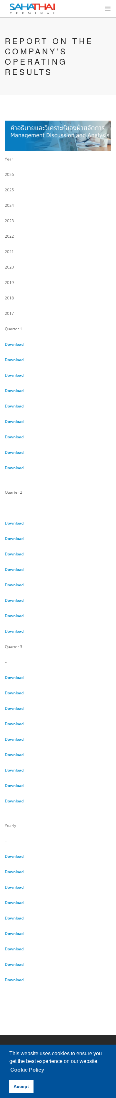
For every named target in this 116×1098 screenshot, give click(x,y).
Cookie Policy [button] (27, 1070)
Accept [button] (21, 1086)
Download (14, 344)
